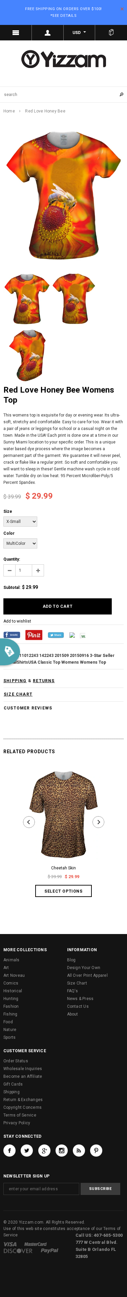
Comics (10, 983)
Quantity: (11, 559)
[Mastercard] (35, 1244)
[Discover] (18, 1251)
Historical (12, 991)
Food (8, 1022)
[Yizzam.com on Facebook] (9, 1150)
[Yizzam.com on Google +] (44, 1150)
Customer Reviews (28, 708)
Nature (9, 1029)
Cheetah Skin (63, 868)
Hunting (11, 998)
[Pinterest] (33, 634)
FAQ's (72, 991)
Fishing (10, 1014)
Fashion (11, 1006)
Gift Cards (13, 1084)
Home (9, 111)
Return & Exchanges (23, 1099)
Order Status (15, 1061)
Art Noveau (14, 975)
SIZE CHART (18, 694)
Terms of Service (19, 1115)
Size (7, 511)
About (72, 1014)
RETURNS (44, 680)
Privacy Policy (16, 1123)
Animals (11, 960)
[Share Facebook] (11, 634)
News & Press (80, 998)
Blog (71, 960)
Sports (9, 1037)
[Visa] (10, 1244)
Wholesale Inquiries (22, 1068)
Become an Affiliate (22, 1076)
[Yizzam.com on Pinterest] (96, 1150)
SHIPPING (15, 680)
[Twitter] (55, 634)
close (122, 8)
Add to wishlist (17, 621)
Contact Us (78, 1006)
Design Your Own (84, 967)
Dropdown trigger (48, 32)
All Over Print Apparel (87, 975)
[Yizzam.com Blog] (79, 1150)
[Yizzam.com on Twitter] (27, 1150)
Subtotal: (11, 587)
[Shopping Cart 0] (111, 32)
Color (9, 533)
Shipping (11, 1092)
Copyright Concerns (22, 1107)
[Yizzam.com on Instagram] (62, 1150)
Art (6, 967)
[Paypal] (50, 1251)
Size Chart (77, 983)
